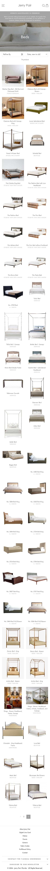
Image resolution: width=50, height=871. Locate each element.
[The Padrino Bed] (13, 202)
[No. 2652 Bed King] (37, 489)
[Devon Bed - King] (13, 638)
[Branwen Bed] (37, 388)
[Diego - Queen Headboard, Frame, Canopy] (13, 698)
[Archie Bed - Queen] (13, 668)
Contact (24, 853)
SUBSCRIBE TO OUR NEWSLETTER (24, 864)
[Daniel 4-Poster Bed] (13, 140)
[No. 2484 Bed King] (37, 459)
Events (25, 839)
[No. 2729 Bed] (13, 292)
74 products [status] (25, 60)
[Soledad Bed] (37, 140)
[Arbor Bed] (37, 416)
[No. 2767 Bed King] (37, 578)
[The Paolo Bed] (37, 262)
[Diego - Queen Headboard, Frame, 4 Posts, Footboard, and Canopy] (37, 695)
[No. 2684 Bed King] (13, 518)
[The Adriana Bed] (13, 232)
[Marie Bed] (13, 762)
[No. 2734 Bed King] (13, 548)
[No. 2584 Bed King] (13, 489)
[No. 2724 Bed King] (37, 518)
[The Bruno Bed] (13, 262)
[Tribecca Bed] (37, 792)
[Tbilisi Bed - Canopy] (13, 326)
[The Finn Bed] (37, 202)
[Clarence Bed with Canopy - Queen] (37, 76)
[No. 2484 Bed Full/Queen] (13, 608)
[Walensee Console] (13, 383)
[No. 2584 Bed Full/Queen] (37, 608)
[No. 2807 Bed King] (13, 578)
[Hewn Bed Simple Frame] (13, 358)
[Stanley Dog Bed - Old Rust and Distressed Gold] (13, 76)
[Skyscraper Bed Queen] (37, 762)
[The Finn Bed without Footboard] (37, 232)
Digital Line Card (25, 832)
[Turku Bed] (37, 288)
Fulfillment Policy (25, 849)
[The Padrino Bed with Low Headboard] (37, 170)
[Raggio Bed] (13, 455)
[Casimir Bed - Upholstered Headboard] (37, 358)
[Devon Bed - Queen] (37, 638)
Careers (25, 842)
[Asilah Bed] (13, 424)
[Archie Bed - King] (37, 668)
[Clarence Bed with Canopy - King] (13, 108)
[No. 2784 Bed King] (37, 548)
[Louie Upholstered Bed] (37, 108)
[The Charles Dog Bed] (13, 170)
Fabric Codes (25, 846)
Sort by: (33, 54)
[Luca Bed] (37, 730)
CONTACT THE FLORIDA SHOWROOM (24, 859)
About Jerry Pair (25, 829)
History (25, 836)
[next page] (28, 817)
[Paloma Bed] (13, 792)
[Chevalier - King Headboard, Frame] (13, 730)
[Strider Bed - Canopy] (37, 326)
